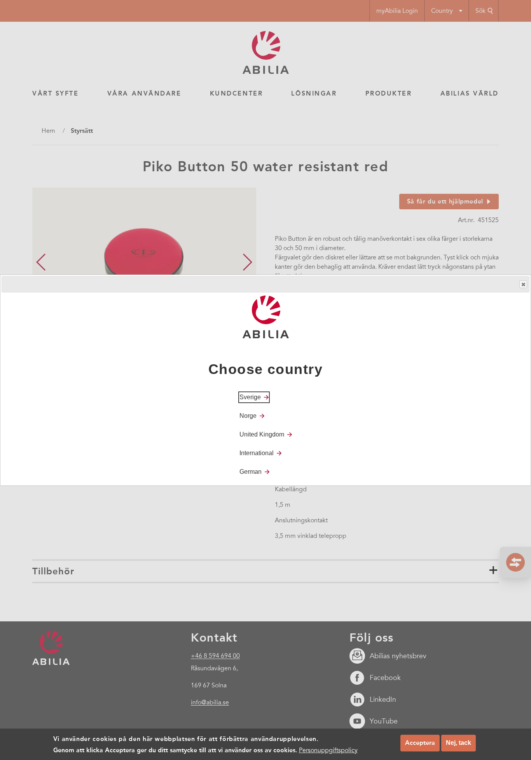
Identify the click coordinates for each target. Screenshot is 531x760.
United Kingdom (261, 434)
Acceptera (420, 742)
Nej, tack (458, 742)
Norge (248, 415)
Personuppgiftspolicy (328, 749)
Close (523, 284)
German (250, 471)
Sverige (250, 396)
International (256, 452)
